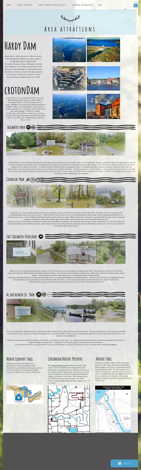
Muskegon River (16, 102)
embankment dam (17, 100)
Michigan (14, 104)
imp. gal (16, 113)
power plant (31, 100)
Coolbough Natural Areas (59, 365)
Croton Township (29, 102)
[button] (135, 4)
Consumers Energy (30, 109)
